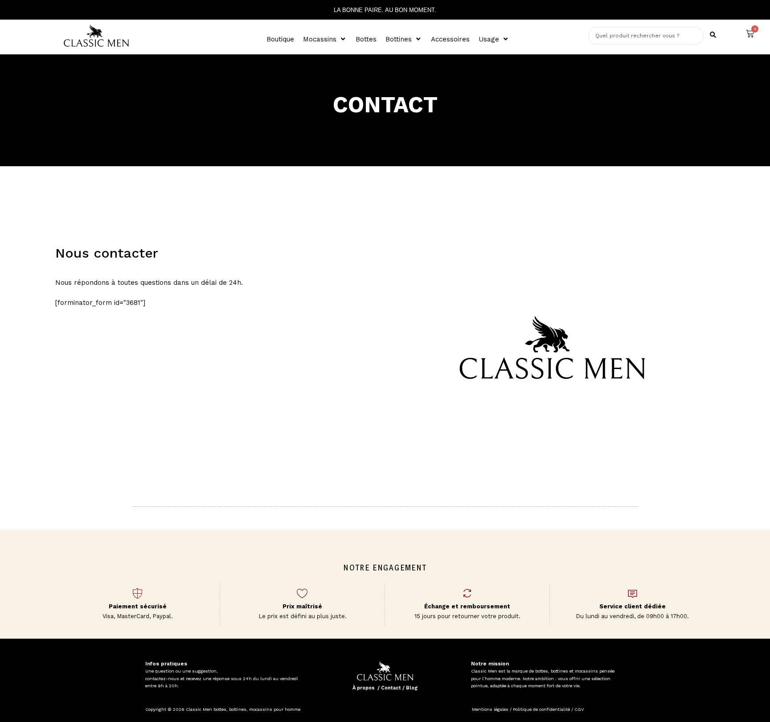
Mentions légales (490, 709)
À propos (363, 688)
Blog (412, 688)
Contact (391, 688)
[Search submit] (713, 35)
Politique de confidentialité (541, 709)
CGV (578, 709)
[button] (325, 39)
